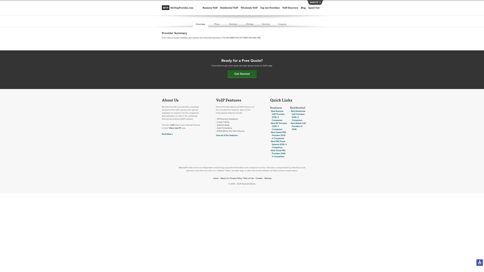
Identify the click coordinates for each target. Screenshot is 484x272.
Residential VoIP (229, 7)
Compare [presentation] (282, 24)
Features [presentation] (266, 24)
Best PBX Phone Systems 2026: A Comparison (279, 144)
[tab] (200, 24)
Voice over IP (175, 128)
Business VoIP (210, 7)
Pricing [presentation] (249, 24)
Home (216, 178)
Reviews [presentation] (233, 24)
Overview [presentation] (200, 24)
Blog (303, 7)
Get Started (242, 74)
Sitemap (267, 178)
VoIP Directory (290, 7)
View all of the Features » (227, 135)
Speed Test (314, 7)
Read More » (167, 134)
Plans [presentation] (216, 24)
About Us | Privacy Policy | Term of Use (237, 178)
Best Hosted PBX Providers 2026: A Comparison (278, 135)
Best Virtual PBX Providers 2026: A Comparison (278, 153)
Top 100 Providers (270, 7)
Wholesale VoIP (249, 7)
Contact (259, 178)
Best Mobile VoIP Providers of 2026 (298, 126)
